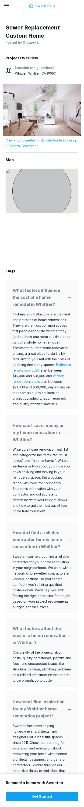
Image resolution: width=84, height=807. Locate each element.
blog (56, 743)
